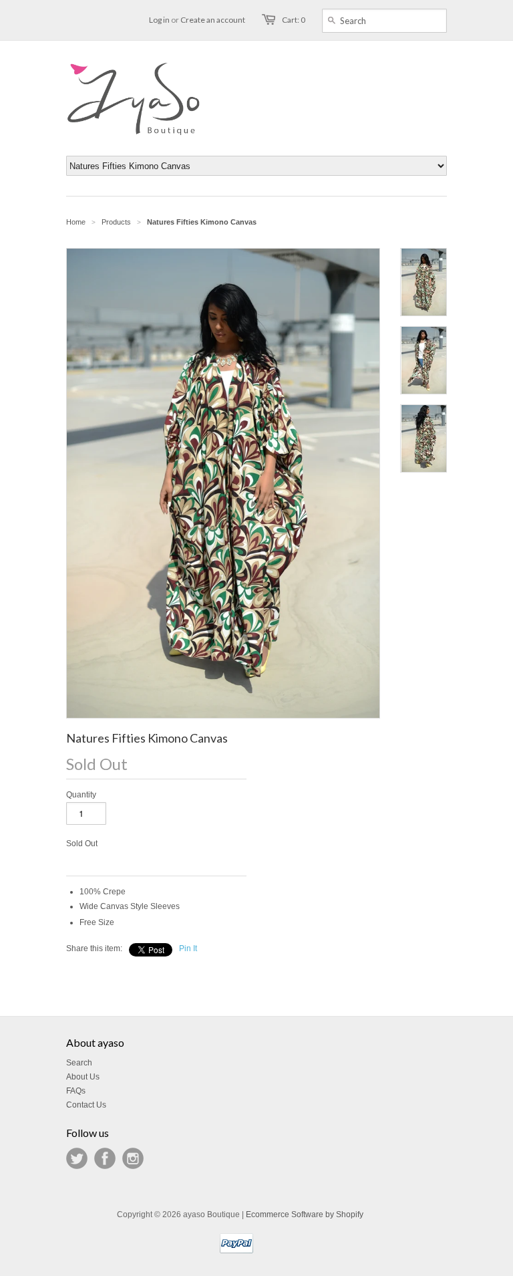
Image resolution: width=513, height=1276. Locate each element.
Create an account (212, 20)
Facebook (105, 1158)
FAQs (76, 1091)
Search (79, 1062)
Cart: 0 (293, 20)
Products (116, 222)
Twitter (77, 1158)
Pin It (188, 948)
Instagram (133, 1158)
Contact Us (86, 1105)
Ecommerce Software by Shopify (304, 1214)
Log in (159, 20)
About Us (83, 1076)
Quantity (81, 794)
